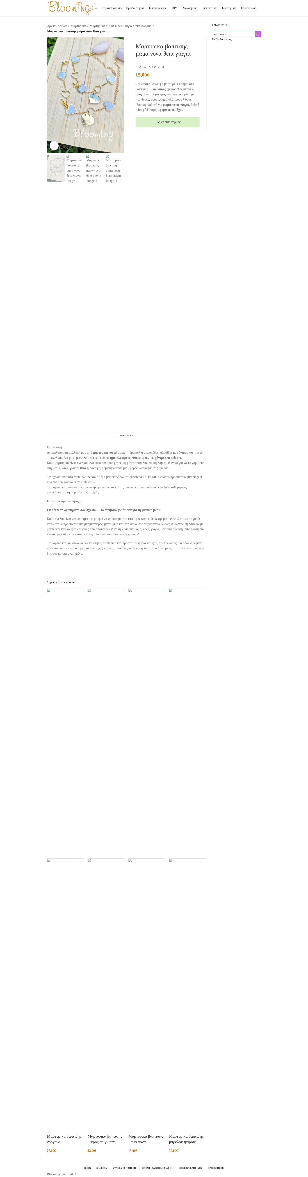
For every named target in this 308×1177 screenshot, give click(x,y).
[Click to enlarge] (54, 145)
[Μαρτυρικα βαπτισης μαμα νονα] (147, 723)
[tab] (126, 435)
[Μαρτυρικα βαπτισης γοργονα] (65, 723)
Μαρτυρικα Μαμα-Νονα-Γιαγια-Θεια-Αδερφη (121, 26)
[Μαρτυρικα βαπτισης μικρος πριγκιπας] (106, 723)
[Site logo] (72, 8)
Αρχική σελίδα (57, 26)
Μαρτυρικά (78, 26)
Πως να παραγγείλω (167, 122)
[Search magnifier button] (258, 34)
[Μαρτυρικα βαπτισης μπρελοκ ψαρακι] (187, 723)
